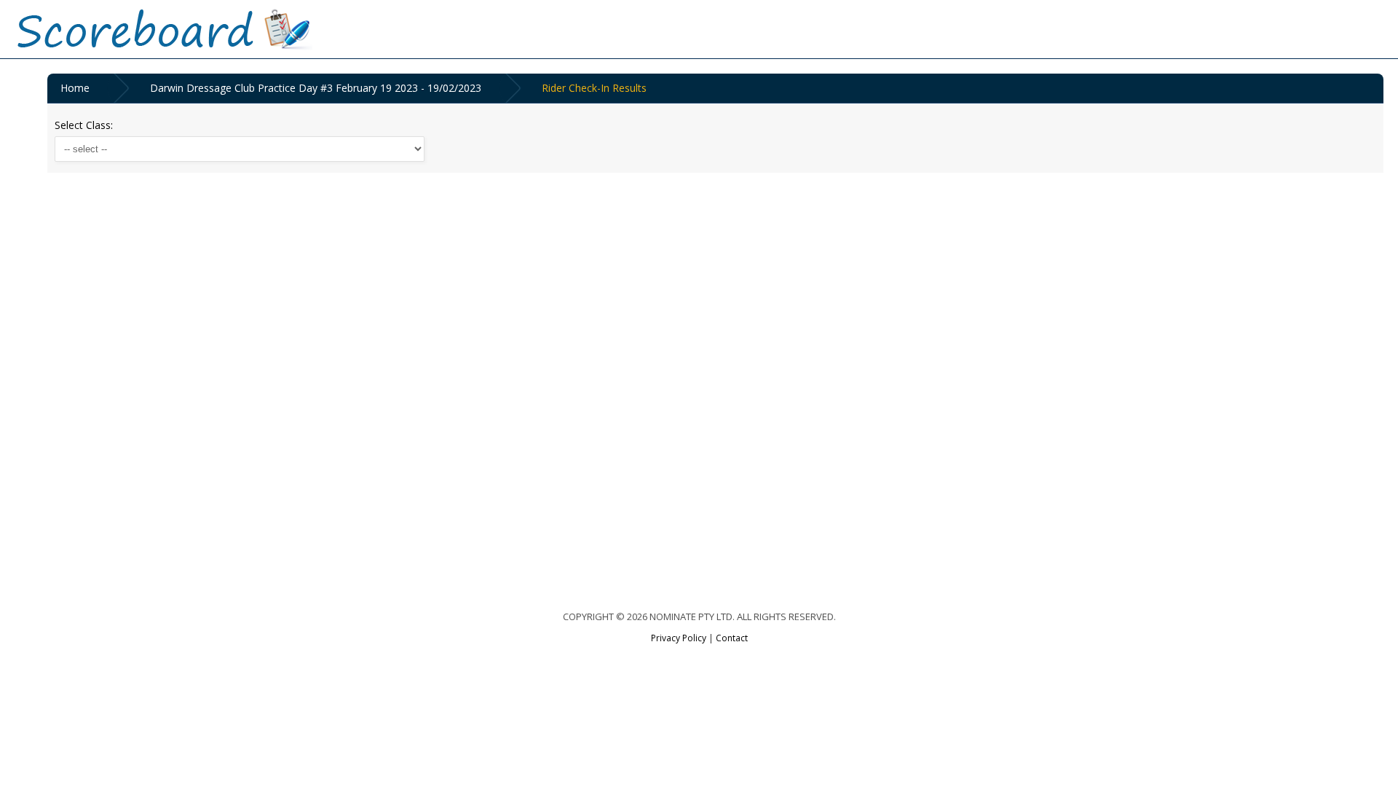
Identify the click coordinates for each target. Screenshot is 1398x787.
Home (75, 88)
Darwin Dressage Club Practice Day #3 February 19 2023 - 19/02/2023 (315, 88)
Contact (732, 638)
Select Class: (84, 125)
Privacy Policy (678, 638)
